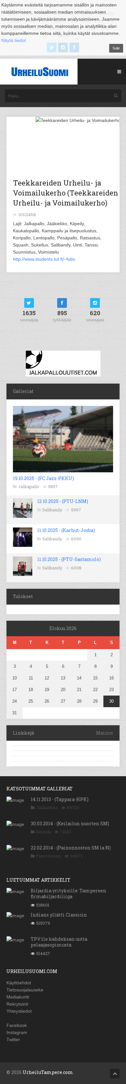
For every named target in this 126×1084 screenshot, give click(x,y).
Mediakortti (17, 996)
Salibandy (52, 510)
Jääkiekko (47, 807)
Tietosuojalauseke (24, 989)
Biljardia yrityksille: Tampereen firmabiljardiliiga (68, 893)
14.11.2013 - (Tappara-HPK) (60, 799)
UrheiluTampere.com (48, 1072)
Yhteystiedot (19, 1011)
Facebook (16, 1025)
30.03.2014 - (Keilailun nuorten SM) (70, 823)
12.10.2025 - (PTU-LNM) (62, 501)
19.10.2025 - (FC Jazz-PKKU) (43, 478)
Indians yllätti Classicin (59, 915)
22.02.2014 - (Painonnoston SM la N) (71, 848)
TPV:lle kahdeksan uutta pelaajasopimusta (59, 942)
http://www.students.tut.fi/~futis (44, 259)
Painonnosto (48, 856)
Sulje (116, 48)
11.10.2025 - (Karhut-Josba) (66, 530)
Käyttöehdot (18, 982)
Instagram (16, 1032)
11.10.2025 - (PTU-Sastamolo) (69, 559)
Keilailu (43, 832)
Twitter (13, 1039)
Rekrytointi (17, 1004)
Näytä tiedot (13, 40)
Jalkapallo (28, 486)
